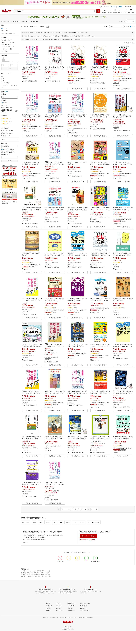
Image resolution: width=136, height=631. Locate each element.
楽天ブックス (72, 83)
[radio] (2, 28)
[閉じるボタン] (132, 32)
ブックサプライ (28, 452)
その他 (48, 571)
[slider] (1, 62)
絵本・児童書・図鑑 (39, 571)
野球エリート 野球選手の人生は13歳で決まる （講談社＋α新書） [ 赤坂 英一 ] (100, 393)
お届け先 (3, 94)
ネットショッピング (93, 522)
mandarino (49, 450)
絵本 (41, 522)
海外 (7, 91)
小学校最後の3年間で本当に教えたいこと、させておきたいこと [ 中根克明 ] (99, 346)
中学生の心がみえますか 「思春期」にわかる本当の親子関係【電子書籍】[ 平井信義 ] (54, 255)
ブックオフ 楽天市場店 (52, 361)
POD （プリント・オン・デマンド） (9, 86)
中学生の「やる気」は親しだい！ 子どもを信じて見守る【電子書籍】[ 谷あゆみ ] (32, 393)
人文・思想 (48, 576)
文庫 (2, 80)
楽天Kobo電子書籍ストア (75, 176)
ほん (61, 522)
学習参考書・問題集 (39, 574)
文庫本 (67, 522)
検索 (10, 68)
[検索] (98, 11)
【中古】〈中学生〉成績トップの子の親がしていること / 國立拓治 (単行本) (55, 164)
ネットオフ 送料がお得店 (53, 178)
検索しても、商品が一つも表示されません (35, 539)
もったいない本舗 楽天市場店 (122, 130)
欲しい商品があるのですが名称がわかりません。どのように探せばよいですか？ (44, 535)
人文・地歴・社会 (38, 576)
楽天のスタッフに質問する (88, 536)
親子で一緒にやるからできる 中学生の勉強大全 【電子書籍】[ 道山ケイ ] (100, 255)
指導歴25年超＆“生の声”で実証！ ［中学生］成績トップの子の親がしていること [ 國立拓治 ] (32, 117)
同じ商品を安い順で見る (78, 88)
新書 (2, 78)
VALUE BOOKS (73, 132)
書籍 (34, 522)
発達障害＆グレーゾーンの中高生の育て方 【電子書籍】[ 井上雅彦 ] (77, 255)
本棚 (74, 522)
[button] (129, 7)
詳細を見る (77, 39)
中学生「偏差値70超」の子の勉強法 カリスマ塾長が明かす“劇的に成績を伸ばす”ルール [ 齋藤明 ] (100, 300)
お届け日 (3, 100)
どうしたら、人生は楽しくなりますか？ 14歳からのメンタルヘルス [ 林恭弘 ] (123, 255)
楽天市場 (82, 522)
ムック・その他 (5, 82)
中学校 (48, 574)
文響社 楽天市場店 (96, 221)
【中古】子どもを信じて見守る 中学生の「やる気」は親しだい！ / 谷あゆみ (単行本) (32, 300)
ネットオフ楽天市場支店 (53, 500)
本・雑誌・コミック (26, 571)
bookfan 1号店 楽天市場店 (98, 452)
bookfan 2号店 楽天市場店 (30, 81)
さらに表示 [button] (4, 51)
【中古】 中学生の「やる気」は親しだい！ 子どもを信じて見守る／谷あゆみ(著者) (54, 346)
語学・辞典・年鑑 (38, 573)
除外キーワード (5, 154)
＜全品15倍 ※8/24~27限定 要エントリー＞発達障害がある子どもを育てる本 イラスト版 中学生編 (100, 438)
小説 (54, 522)
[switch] (16, 111)
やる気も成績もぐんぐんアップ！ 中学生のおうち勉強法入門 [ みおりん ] (32, 164)
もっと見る (26, 542)
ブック (47, 522)
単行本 (3, 76)
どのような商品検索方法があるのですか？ (35, 537)
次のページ (94, 509)
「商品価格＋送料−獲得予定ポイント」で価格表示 (32, 26)
